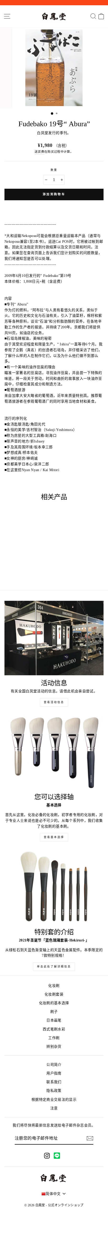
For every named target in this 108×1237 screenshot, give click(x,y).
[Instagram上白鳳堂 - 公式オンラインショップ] (47, 1155)
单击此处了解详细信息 (54, 966)
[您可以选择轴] (54, 752)
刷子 (54, 1012)
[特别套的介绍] (54, 887)
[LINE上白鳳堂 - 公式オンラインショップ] (57, 1155)
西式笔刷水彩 (54, 1029)
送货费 (39, 152)
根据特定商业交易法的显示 (54, 1100)
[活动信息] (54, 638)
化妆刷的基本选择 (54, 1003)
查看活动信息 (54, 702)
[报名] (90, 1138)
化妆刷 (54, 986)
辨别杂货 (53, 1047)
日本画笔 (53, 1020)
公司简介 (53, 1065)
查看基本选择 (54, 837)
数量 (54, 170)
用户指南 (53, 1073)
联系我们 (53, 1082)
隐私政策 (53, 1091)
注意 (54, 1108)
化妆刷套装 (54, 994)
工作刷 (54, 1038)
